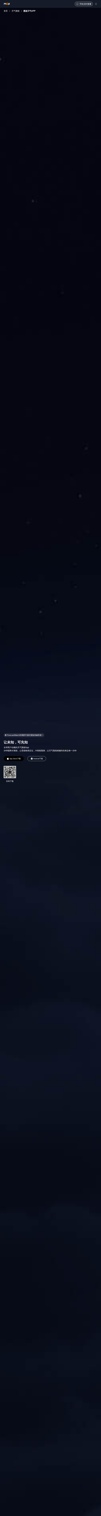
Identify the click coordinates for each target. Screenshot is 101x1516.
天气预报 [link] (15, 11)
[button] (84, 4)
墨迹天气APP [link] (29, 11)
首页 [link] (6, 11)
